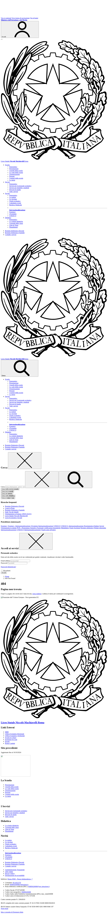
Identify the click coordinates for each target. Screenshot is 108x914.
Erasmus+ (12, 212)
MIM (7, 732)
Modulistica (65, 528)
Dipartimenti (13, 227)
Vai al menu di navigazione (21, 18)
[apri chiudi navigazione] (2, 39)
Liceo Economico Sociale (13, 518)
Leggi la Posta (10, 508)
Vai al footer (34, 18)
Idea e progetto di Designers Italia (12, 912)
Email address (5, 561)
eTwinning (12, 214)
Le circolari (13, 199)
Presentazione (13, 169)
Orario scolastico (14, 201)
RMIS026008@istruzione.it (19, 884)
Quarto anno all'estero (48, 530)
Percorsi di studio (15, 190)
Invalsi (7, 741)
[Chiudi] (24, 460)
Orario (71, 528)
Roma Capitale (10, 743)
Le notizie (12, 197)
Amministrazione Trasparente (15, 870)
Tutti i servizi (13, 191)
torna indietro (36, 594)
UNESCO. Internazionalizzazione (72, 526)
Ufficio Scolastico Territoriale (15, 736)
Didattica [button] (8, 218)
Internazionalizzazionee (8, 530)
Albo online (9, 872)
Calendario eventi (15, 203)
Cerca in (8, 498)
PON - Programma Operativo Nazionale (30, 528)
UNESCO (12, 216)
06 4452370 (17, 883)
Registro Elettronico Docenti (14, 231)
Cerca (3, 487)
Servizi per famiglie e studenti (19, 188)
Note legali (4, 908)
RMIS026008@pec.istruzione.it (38, 886)
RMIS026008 (26, 892)
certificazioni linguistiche (52, 528)
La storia (12, 180)
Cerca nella (8, 496)
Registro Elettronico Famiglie (15, 233)
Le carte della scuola (16, 172)
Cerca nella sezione (10, 489)
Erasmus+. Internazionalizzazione (19, 526)
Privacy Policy (10, 873)
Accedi (4, 573)
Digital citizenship (100, 528)
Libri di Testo (13, 225)
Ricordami (6, 571)
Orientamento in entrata (8, 528)
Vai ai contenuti (6, 18)
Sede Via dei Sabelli (11, 512)
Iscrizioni (77, 528)
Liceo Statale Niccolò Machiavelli (16, 516)
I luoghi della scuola (16, 171)
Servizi (101, 526)
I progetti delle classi (16, 223)
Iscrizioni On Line (11, 739)
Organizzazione (14, 174)
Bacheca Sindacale (15, 205)
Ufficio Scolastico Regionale (14, 734)
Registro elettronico (87, 528)
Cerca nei (7, 493)
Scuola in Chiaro (10, 738)
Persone (12, 176)
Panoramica (13, 167)
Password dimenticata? (8, 567)
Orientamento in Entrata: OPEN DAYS (18, 514)
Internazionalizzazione (45, 526)
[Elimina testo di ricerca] (41, 479)
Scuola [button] (7, 165)
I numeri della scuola (16, 178)
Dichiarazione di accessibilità (14, 875)
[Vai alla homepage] (54, 159)
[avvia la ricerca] (75, 479)
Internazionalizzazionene (32, 530)
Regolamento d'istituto (91, 526)
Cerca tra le (7, 491)
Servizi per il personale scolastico (20, 186)
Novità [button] (7, 193)
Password (4, 563)
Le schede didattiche (16, 221)
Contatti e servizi (10, 235)
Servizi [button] (7, 182)
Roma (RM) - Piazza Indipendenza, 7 (20, 879)
